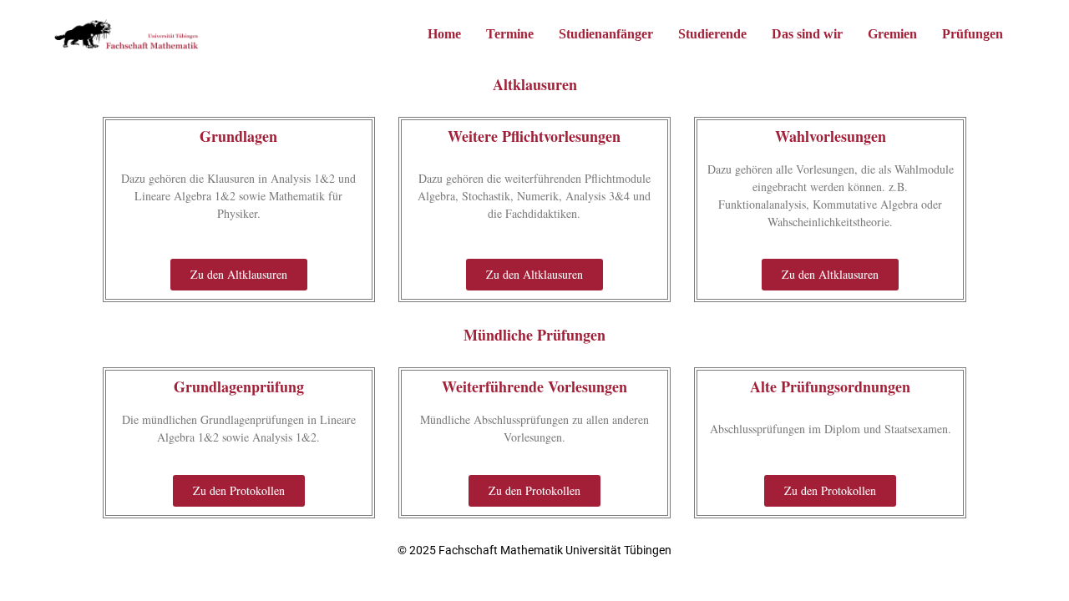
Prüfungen (972, 34)
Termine (510, 34)
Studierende (712, 34)
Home (444, 34)
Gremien (892, 34)
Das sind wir (807, 34)
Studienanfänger (606, 34)
